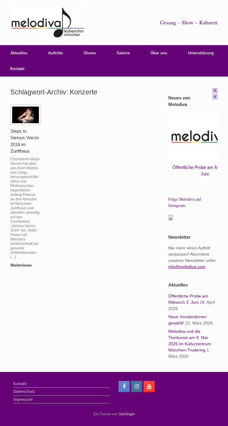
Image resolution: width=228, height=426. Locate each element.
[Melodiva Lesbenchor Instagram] (136, 386)
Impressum (23, 399)
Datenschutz (24, 391)
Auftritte (55, 53)
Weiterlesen (21, 265)
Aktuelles (18, 53)
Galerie (123, 53)
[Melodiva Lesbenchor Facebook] (124, 386)
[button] (215, 90)
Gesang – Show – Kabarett (189, 22)
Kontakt (17, 68)
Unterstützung (201, 53)
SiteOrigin (127, 414)
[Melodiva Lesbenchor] (47, 22)
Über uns (159, 53)
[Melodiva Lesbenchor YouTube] (149, 386)
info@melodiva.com (186, 266)
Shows (89, 53)
